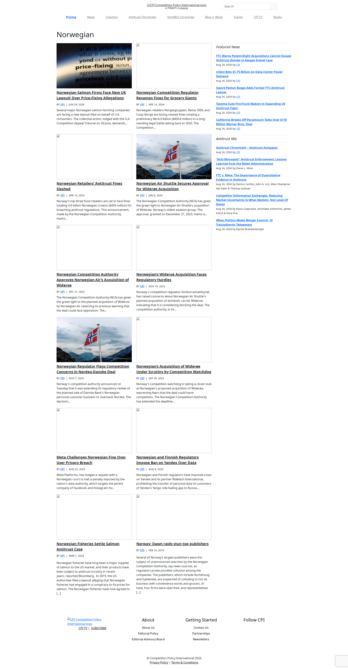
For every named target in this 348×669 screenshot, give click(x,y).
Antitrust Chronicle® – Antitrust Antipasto (247, 148)
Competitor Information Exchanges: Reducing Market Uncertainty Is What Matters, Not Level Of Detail (252, 200)
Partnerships (201, 633)
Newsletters (201, 639)
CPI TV (258, 17)
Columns (112, 17)
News (91, 17)
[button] (287, 6)
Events (238, 17)
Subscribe (98, 628)
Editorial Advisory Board (148, 639)
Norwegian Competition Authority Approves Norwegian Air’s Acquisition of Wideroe (93, 280)
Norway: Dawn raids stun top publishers (172, 543)
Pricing (71, 17)
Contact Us (201, 628)
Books (278, 17)
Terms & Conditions (184, 662)
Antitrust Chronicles (142, 17)
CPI (62, 104)
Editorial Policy (148, 633)
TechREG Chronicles (180, 17)
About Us (148, 628)
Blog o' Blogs (214, 17)
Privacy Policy (159, 662)
